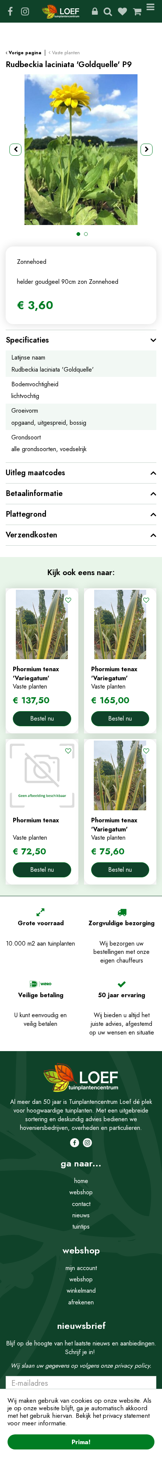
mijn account (81, 1268)
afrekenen (81, 1302)
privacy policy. (133, 1365)
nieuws (81, 1215)
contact (81, 1204)
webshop (81, 1192)
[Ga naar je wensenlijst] (125, 11)
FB (10, 11)
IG (24, 11)
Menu (151, 11)
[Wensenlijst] (122, 11)
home (81, 1181)
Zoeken (107, 11)
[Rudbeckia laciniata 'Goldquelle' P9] (81, 149)
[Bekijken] (137, 11)
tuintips (81, 1226)
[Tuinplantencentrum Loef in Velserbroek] (60, 11)
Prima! (81, 1441)
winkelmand (81, 1290)
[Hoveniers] (95, 11)
